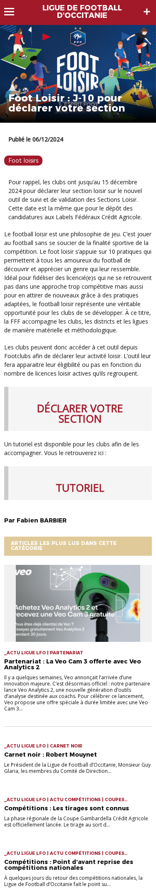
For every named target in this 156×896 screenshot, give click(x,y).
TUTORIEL (80, 487)
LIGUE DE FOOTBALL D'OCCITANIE (82, 11)
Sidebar (147, 12)
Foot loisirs (23, 160)
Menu (13, 12)
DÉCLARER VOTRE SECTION (80, 413)
